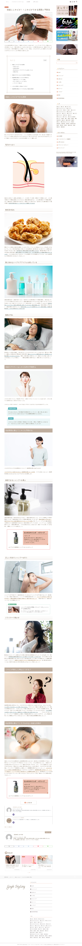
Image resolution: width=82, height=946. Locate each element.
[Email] (13, 814)
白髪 (62, 49)
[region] (67, 49)
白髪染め (59, 123)
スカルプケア (70, 111)
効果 (69, 118)
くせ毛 (59, 82)
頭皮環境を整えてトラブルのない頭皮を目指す (23, 88)
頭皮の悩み (70, 125)
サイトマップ (61, 147)
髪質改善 (48, 937)
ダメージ (6, 7)
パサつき (32, 927)
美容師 (68, 123)
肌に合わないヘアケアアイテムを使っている (23, 70)
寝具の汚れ (15, 71)
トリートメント (49, 925)
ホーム (7, 1)
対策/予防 (59, 120)
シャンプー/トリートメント (62, 111)
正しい (41, 932)
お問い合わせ (35, 1)
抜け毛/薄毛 (68, 120)
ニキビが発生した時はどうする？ (20, 86)
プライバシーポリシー (63, 144)
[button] (62, 49)
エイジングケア (49, 920)
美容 (59, 95)
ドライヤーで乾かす (17, 83)
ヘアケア (60, 91)
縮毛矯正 (64, 123)
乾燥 (63, 118)
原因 (73, 118)
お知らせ (60, 78)
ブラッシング (60, 116)
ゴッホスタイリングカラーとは (17, 1)
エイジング (60, 75)
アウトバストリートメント (61, 108)
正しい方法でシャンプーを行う (20, 81)
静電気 (62, 125)
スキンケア (60, 85)
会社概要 (28, 1)
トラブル (75, 113)
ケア (36, 922)
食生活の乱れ (16, 68)
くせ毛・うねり (68, 106)
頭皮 (66, 125)
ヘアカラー (65, 116)
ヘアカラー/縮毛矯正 (72, 116)
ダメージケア (70, 113)
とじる (45, 60)
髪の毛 (44, 937)
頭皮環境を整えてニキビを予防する (20, 77)
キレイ (32, 922)
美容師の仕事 (73, 123)
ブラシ (37, 927)
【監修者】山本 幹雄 (17, 807)
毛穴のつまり (16, 66)
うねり (59, 106)
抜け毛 (64, 120)
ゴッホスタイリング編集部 (18, 817)
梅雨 (73, 120)
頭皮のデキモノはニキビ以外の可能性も (21, 75)
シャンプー (40, 922)
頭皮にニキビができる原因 (18, 64)
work (59, 72)
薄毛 (58, 125)
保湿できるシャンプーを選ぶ (19, 79)
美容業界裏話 (61, 98)
